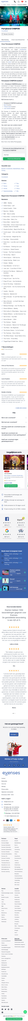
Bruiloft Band (20, 475)
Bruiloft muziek (4, 897)
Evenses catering (5, 871)
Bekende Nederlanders (18, 939)
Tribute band (7, 106)
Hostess (3, 956)
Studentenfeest (18, 875)
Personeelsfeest (18, 871)
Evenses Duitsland (5, 845)
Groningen (17, 906)
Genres (3, 888)
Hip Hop (3, 904)
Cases (2, 980)
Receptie (17, 873)
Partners (3, 838)
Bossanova (3, 912)
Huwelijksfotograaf (5, 947)
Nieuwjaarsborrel (19, 869)
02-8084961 (15, 808)
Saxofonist (3, 998)
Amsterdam (17, 893)
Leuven (16, 934)
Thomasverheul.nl (5, 862)
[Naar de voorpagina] (4, 1)
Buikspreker (4, 991)
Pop (17, 183)
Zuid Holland (17, 908)
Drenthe (16, 915)
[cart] (22, 2)
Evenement (9, 168)
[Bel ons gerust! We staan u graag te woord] (15, 2)
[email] (5, 765)
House (5, 188)
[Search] (19, 2)
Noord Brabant (18, 910)
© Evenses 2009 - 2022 (7, 794)
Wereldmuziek (4, 1002)
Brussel (16, 923)
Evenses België (5, 842)
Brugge (16, 930)
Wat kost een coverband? (9, 422)
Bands (8, 4)
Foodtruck (3, 971)
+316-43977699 (15, 813)
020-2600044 (15, 807)
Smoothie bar (4, 973)
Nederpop (3, 921)
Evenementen (18, 858)
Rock (5, 183)
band (9, 62)
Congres (17, 851)
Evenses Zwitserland (6, 849)
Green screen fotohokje (7, 954)
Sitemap (3, 786)
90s (17, 191)
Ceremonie (17, 849)
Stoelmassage (4, 949)
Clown (2, 943)
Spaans (3, 915)
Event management (6, 958)
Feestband (3, 995)
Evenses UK (4, 856)
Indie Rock (3, 919)
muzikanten (23, 49)
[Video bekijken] (14, 16)
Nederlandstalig (8, 191)
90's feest (17, 884)
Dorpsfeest (17, 856)
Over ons (3, 783)
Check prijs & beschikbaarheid (11, 485)
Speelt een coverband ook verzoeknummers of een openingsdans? (13, 434)
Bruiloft (3, 168)
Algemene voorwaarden (7, 792)
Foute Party (4, 989)
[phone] (14, 765)
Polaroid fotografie (5, 951)
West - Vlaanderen (19, 926)
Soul (17, 186)
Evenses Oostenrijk (6, 847)
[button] (10, 480)
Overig (3, 170)
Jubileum (17, 862)
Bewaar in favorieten (8, 34)
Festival (16, 860)
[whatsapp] (9, 765)
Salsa (2, 899)
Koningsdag (17, 867)
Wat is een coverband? (8, 417)
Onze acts (4, 938)
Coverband (13, 4)
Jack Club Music (7, 470)
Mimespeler (4, 965)
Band (5, 4)
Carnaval (17, 847)
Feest (22, 168)
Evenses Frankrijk (5, 858)
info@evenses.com (14, 816)
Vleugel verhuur (5, 982)
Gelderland (17, 901)
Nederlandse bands (19, 942)
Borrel (16, 845)
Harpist (3, 1000)
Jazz (2, 901)
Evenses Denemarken (6, 853)
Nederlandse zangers (20, 946)
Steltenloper (4, 945)
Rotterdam (17, 897)
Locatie (17, 888)
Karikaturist (4, 962)
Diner (16, 853)
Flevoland (17, 912)
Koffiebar (3, 969)
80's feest (17, 882)
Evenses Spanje (5, 860)
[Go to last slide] (2, 16)
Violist (2, 993)
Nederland (17, 890)
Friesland (17, 921)
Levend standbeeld (5, 940)
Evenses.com (4, 840)
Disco (18, 188)
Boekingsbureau (5, 869)
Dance (5, 186)
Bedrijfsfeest (16, 168)
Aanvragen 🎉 (14, 734)
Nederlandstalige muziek (7, 893)
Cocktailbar (4, 976)
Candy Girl (3, 960)
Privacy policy (4, 789)
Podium (3, 978)
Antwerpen (17, 928)
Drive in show (4, 984)
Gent (16, 932)
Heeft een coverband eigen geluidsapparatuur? (9, 440)
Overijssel (17, 917)
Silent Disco (4, 987)
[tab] (5, 467)
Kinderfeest (17, 864)
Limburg (16, 919)
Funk (2, 910)
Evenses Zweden (5, 851)
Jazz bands (7, 108)
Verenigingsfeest (19, 878)
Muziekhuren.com (5, 864)
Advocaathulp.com (5, 867)
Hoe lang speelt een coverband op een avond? (13, 427)
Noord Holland (18, 904)
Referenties (4, 781)
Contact (3, 778)
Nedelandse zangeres (20, 944)
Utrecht (16, 895)
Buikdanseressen (5, 967)
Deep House (4, 908)
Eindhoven (17, 899)
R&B (2, 906)
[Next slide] (26, 16)
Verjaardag (17, 880)
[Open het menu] (26, 1)
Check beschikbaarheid (14, 158)
